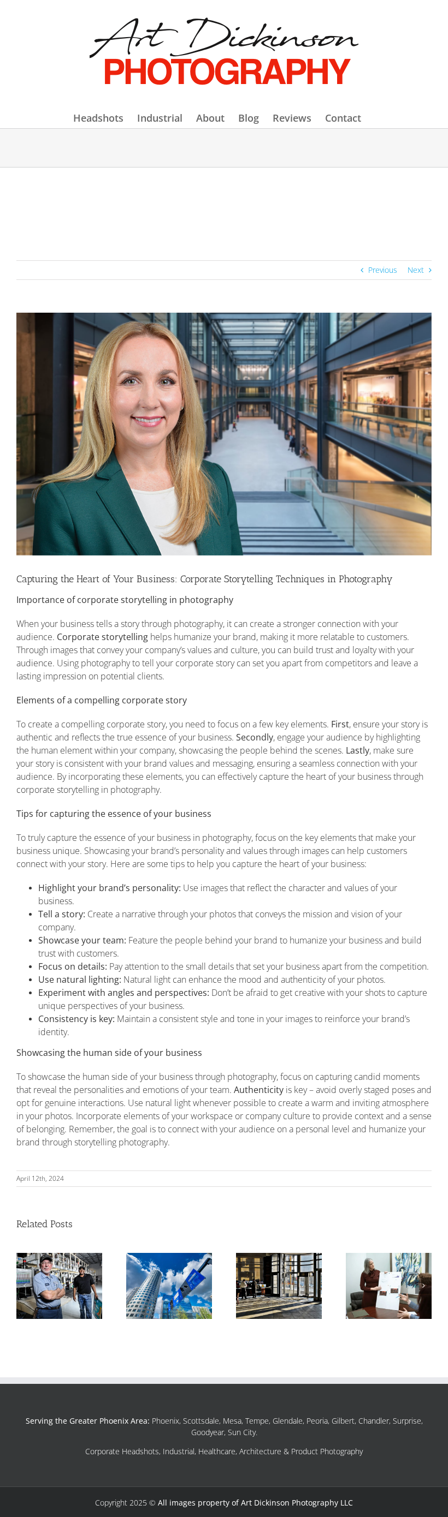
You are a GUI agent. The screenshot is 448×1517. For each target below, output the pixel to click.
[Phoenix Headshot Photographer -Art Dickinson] (224, 52)
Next (416, 270)
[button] (24, 1285)
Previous (382, 270)
